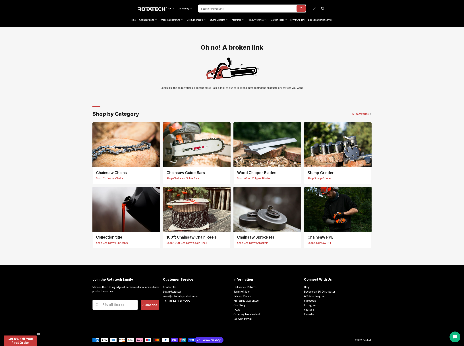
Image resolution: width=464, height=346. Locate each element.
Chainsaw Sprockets (255, 237)
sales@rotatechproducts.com (180, 296)
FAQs (236, 309)
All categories (360, 113)
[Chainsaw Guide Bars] (197, 144)
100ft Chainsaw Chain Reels (192, 237)
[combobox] (252, 8)
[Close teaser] (38, 334)
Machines (236, 19)
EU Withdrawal (242, 318)
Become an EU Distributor (319, 291)
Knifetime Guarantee (246, 300)
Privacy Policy (242, 296)
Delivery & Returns (244, 287)
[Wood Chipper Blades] (267, 144)
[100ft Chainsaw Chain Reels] (197, 209)
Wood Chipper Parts (170, 19)
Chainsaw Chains (111, 172)
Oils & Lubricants (195, 19)
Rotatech (367, 340)
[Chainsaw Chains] (126, 144)
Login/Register (172, 291)
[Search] (301, 8)
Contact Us (169, 287)
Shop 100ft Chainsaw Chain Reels (187, 242)
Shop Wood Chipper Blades (253, 178)
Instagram (310, 305)
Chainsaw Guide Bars (186, 172)
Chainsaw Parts (146, 19)
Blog (307, 287)
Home (133, 19)
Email (97, 297)
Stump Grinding (217, 19)
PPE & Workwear (256, 19)
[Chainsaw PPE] (338, 209)
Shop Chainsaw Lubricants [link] (112, 242)
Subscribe (149, 305)
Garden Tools (277, 19)
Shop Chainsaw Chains (109, 178)
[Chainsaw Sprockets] (267, 209)
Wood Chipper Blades (256, 172)
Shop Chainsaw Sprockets (252, 242)
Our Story (239, 305)
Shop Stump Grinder (320, 178)
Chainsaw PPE (321, 237)
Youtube (309, 309)
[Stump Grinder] (338, 144)
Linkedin (309, 314)
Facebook (310, 300)
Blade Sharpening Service (320, 19)
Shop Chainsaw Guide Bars (183, 178)
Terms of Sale (241, 291)
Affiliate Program (314, 296)
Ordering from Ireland (246, 314)
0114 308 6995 (179, 301)
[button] (20, 340)
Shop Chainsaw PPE (320, 242)
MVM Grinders (297, 19)
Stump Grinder (321, 172)
